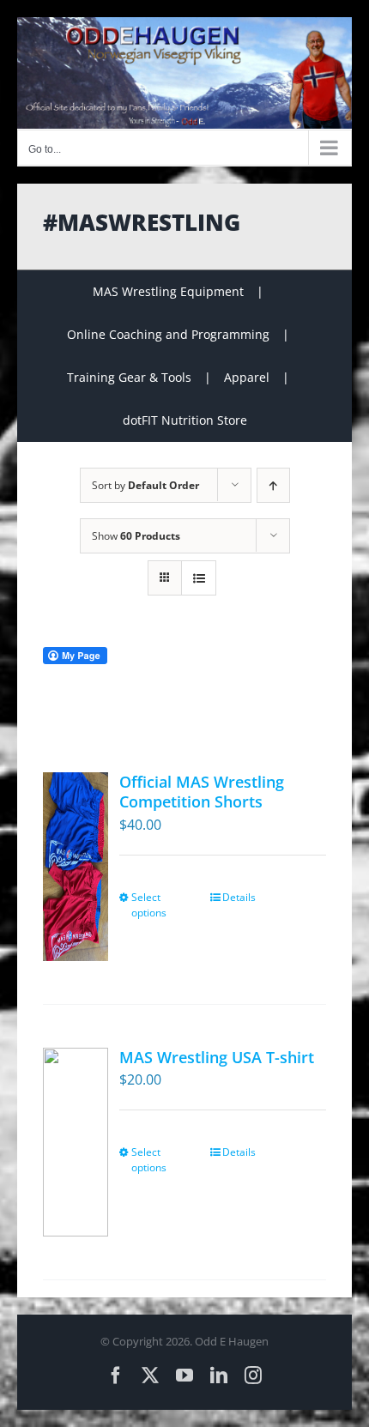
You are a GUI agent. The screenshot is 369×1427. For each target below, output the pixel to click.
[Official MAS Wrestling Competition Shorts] (75, 866)
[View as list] (198, 578)
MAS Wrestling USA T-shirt (216, 1057)
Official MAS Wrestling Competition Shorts (201, 791)
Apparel (246, 377)
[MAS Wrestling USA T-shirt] (75, 1142)
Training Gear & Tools (129, 377)
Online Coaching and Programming (168, 334)
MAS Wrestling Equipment (168, 291)
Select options (148, 905)
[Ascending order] (273, 485)
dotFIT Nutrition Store (185, 420)
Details (239, 897)
